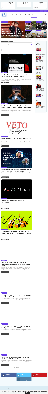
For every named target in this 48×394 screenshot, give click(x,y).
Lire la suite (33, 392)
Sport (26, 14)
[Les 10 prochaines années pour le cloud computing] (41, 34)
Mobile (29, 14)
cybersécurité (4, 198)
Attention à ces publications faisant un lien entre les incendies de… (39, 5)
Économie (22, 14)
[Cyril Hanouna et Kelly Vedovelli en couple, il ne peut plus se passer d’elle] (38, 58)
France (13, 14)
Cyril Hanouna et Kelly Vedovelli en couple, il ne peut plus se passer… (40, 60)
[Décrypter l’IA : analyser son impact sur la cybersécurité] (16, 189)
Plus (24, 10)
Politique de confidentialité (11, 388)
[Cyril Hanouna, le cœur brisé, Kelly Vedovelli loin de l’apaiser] (38, 77)
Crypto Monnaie (28, 30)
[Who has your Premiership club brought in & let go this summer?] (20, 4)
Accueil (13, 10)
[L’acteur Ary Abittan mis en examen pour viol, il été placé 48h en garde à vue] (38, 86)
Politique (17, 14)
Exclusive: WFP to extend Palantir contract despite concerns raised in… (8, 5)
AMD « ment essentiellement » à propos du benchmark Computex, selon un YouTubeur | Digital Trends (15, 264)
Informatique (34, 14)
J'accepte (28, 392)
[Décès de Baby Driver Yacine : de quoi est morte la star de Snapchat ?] (38, 68)
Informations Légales (19, 10)
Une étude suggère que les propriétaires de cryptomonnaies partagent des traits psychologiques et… (16, 107)
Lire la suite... (5, 82)
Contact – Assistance (33, 388)
